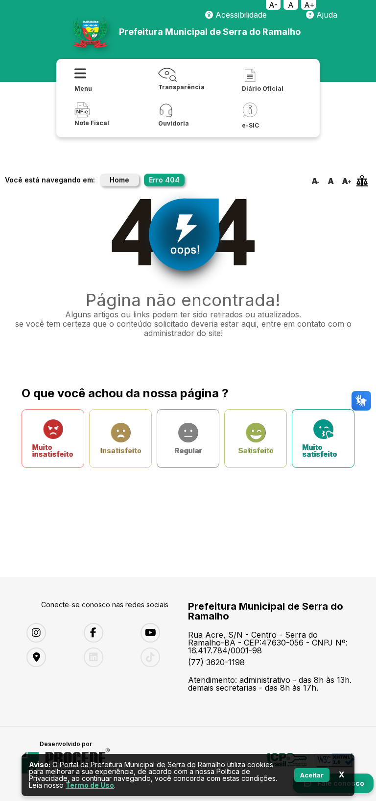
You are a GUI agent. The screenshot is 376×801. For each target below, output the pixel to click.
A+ (309, 5)
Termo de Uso (90, 785)
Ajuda (325, 15)
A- (273, 5)
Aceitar (312, 775)
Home (119, 180)
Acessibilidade (240, 15)
